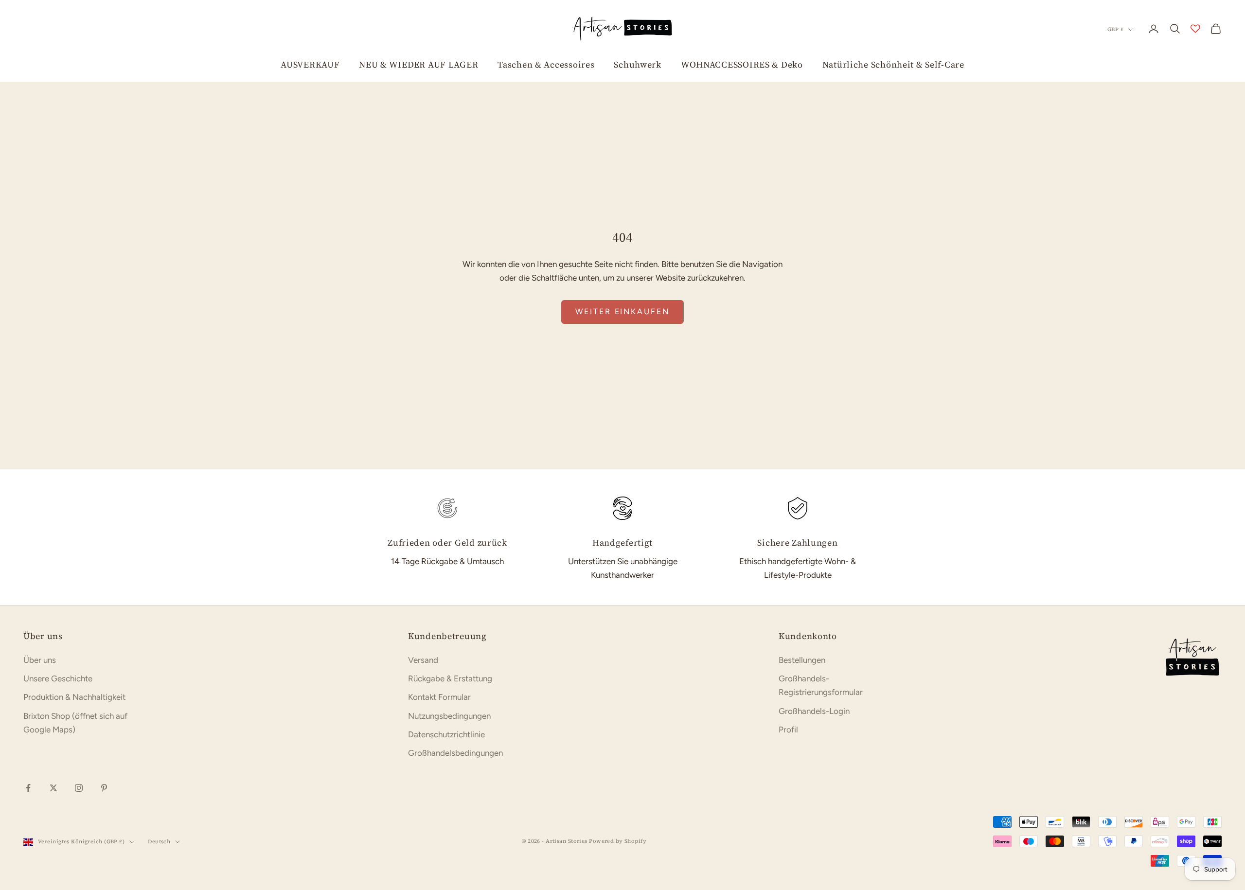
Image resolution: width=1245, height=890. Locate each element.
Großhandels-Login (814, 711)
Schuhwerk (637, 64)
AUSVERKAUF (310, 64)
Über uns (39, 660)
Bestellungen (802, 660)
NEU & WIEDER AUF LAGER (418, 64)
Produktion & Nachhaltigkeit (74, 697)
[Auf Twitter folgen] (53, 788)
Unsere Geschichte (57, 678)
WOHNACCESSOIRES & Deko (742, 64)
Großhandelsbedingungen (455, 753)
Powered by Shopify (617, 841)
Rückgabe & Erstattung (450, 678)
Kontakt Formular (439, 697)
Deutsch (159, 841)
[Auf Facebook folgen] (28, 788)
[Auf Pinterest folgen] (104, 788)
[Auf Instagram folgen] (79, 788)
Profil (788, 729)
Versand (423, 660)
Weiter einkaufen (622, 311)
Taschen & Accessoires (546, 64)
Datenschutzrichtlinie (446, 734)
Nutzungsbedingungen (449, 716)
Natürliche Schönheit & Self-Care (893, 64)
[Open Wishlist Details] (1195, 29)
